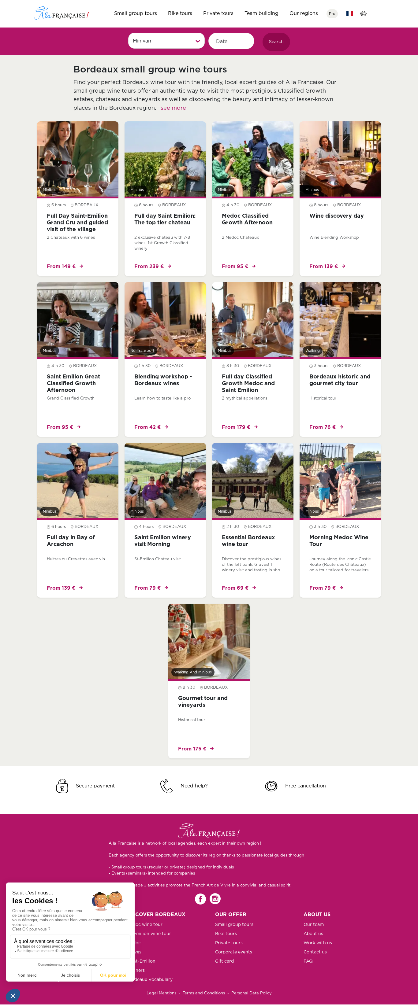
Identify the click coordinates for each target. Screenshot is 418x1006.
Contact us (315, 952)
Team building (261, 13)
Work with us (318, 943)
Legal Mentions (161, 993)
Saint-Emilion (141, 961)
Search (276, 42)
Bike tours (180, 13)
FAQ (308, 961)
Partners (136, 970)
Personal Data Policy (251, 993)
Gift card (224, 961)
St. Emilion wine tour (149, 934)
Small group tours (135, 13)
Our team (314, 925)
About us (313, 934)
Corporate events (233, 952)
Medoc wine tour (144, 925)
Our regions (303, 13)
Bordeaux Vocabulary (150, 980)
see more (173, 108)
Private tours (218, 13)
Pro (332, 14)
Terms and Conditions (204, 993)
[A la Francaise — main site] (209, 830)
